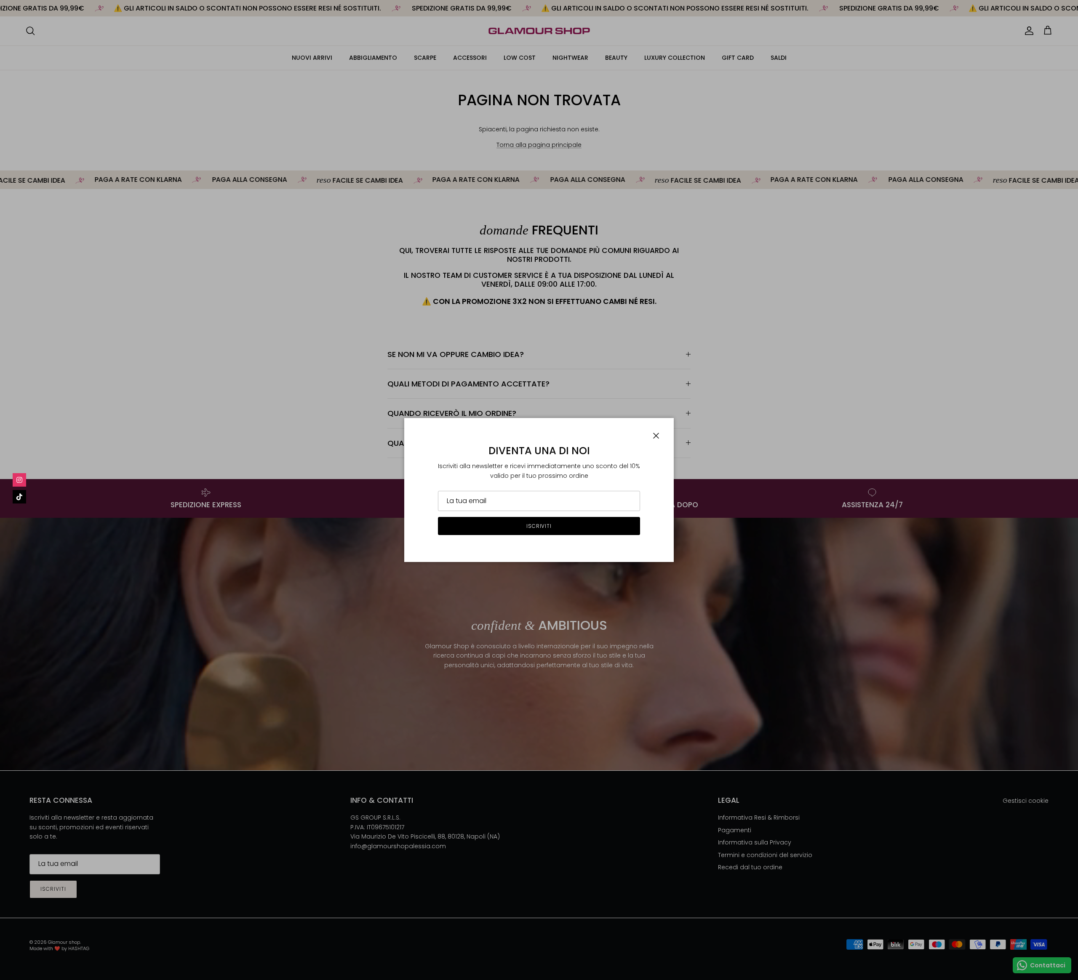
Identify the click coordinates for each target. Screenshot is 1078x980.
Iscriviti (539, 526)
